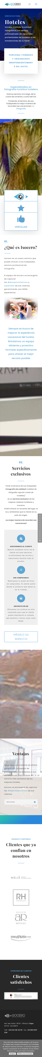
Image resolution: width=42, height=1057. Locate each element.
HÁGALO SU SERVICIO (21, 637)
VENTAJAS (21, 227)
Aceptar (12, 1054)
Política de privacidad (25, 1054)
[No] (39, 1048)
